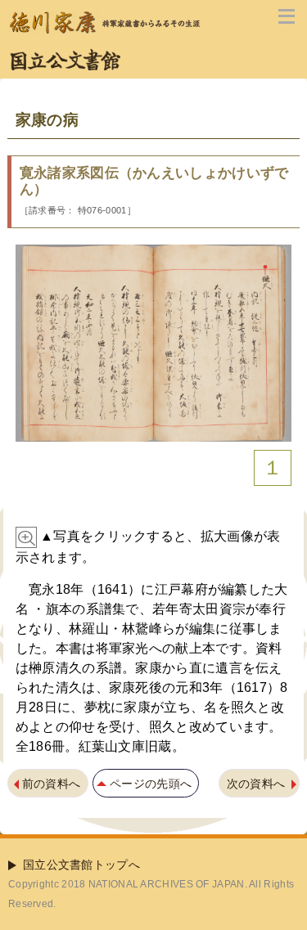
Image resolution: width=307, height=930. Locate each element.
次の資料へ (256, 783)
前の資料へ (51, 783)
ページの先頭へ (151, 783)
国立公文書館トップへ (81, 864)
